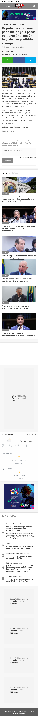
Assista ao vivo (8, 131)
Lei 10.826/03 (7, 120)
